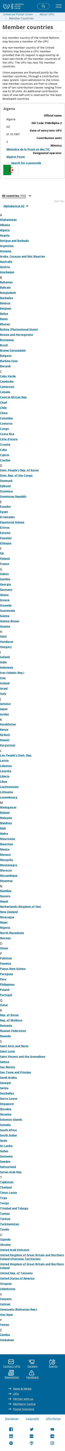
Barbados (6, 298)
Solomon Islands (11, 1119)
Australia (6, 261)
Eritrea (5, 527)
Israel (4, 688)
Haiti (3, 636)
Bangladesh (8, 292)
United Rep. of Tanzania (16, 1273)
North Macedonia (12, 933)
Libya (3, 781)
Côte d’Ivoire (9, 439)
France (4, 563)
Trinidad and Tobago (14, 1208)
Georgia (5, 584)
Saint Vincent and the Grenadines (22, 1056)
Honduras (6, 641)
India (3, 662)
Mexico (5, 849)
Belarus (5, 303)
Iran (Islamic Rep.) (12, 672)
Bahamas (6, 282)
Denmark (6, 480)
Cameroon (7, 386)
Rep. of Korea (9, 1015)
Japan (4, 709)
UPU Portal (53, 1418)
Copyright (32, 1418)
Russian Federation (13, 1030)
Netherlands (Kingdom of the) (20, 906)
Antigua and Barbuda (14, 240)
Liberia (4, 776)
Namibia (5, 891)
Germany (6, 589)
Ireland (5, 683)
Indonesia (6, 667)
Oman (4, 948)
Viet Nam (6, 1314)
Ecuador (5, 506)
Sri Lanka (6, 1145)
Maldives (6, 823)
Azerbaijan (7, 272)
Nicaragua (7, 917)
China (4, 413)
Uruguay (6, 1283)
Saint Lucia (7, 1051)
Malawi (5, 812)
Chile (3, 407)
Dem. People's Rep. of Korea (19, 470)
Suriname (6, 1156)
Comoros (6, 423)
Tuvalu (4, 1229)
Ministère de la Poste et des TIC (28, 149)
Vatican (5, 1304)
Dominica (6, 491)
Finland (5, 558)
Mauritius (6, 844)
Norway (5, 938)
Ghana (4, 595)
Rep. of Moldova (11, 1020)
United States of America (17, 1278)
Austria (5, 267)
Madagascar (8, 807)
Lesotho (5, 771)
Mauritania (7, 839)
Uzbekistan (7, 1289)
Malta (4, 833)
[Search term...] (43, 6)
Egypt (4, 511)
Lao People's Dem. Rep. (16, 755)
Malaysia (6, 818)
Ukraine (5, 1244)
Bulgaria (5, 355)
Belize (4, 313)
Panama (5, 963)
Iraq (2, 678)
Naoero (5, 896)
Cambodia (7, 381)
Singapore (7, 1103)
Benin (4, 319)
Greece (5, 600)
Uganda (5, 1239)
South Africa (8, 1130)
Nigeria (5, 927)
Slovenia (5, 1114)
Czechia (5, 460)
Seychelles (7, 1093)
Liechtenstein (9, 786)
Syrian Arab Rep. (11, 1172)
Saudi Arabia (8, 1077)
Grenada (5, 605)
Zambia (5, 1334)
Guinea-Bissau (9, 621)
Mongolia (6, 860)
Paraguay (6, 974)
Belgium (5, 308)
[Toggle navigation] (58, 6)
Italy (3, 693)
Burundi (5, 366)
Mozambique (8, 875)
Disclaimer (12, 1418)
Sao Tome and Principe (15, 1072)
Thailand (6, 1187)
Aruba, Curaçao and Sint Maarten (22, 256)
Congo (4, 428)
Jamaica (5, 703)
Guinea (4, 616)
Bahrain (5, 287)
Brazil (4, 345)
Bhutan (5, 324)
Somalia (5, 1124)
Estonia (5, 532)
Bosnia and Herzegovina (16, 334)
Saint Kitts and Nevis (14, 1046)
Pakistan (6, 958)
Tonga (4, 1203)
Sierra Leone (8, 1098)
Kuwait (5, 740)
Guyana (5, 626)
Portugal (6, 995)
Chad (3, 402)
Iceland (5, 657)
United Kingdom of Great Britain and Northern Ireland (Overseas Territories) (32, 1257)
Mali (3, 828)
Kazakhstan (8, 724)
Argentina (7, 246)
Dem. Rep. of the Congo (16, 475)
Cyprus (4, 455)
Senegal (5, 1083)
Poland (4, 989)
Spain (3, 1140)
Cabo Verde (8, 376)
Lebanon (6, 765)
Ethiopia (5, 543)
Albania (5, 225)
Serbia (4, 1088)
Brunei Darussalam (13, 350)
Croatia (5, 444)
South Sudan (8, 1135)
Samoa (4, 1062)
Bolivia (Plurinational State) (19, 329)
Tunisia (5, 1213)
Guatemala (7, 610)
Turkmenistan (9, 1224)
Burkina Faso (9, 361)
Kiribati (5, 734)
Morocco (6, 870)
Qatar (4, 1005)
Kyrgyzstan (7, 745)
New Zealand (9, 912)
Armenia (5, 251)
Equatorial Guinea (12, 522)
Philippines (7, 984)
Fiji (2, 553)
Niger (4, 922)
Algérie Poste (15, 157)
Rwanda (5, 1036)
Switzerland (8, 1166)
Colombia (6, 418)
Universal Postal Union (18, 14)
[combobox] (17, 196)
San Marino (7, 1067)
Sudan (4, 1151)
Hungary (6, 647)
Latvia (4, 760)
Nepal (4, 901)
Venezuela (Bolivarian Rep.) (18, 1309)
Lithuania (6, 792)
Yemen (4, 1324)
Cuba (3, 449)
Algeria (5, 230)
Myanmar (6, 881)
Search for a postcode (26, 163)
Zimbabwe (7, 1340)
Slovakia (5, 1109)
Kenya (4, 729)
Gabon (4, 574)
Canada (5, 392)
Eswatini (5, 538)
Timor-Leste (8, 1192)
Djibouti (5, 486)
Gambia (5, 579)
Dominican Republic (13, 496)
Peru (3, 979)
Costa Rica (7, 434)
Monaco (5, 854)
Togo (3, 1198)
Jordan (4, 714)
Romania (6, 1025)
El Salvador (7, 517)
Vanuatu (5, 1299)
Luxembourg (8, 797)
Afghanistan (8, 219)
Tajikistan (6, 1182)
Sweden (5, 1161)
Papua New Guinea (13, 968)
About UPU (47, 14)
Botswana (7, 340)
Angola (5, 235)
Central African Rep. (13, 397)
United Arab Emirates (14, 1250)
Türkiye (5, 1219)
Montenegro (8, 865)
